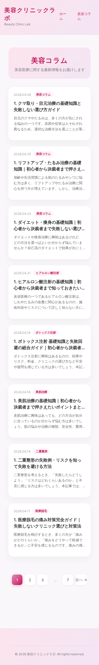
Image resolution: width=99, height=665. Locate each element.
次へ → (81, 579)
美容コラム (84, 16)
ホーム (62, 16)
